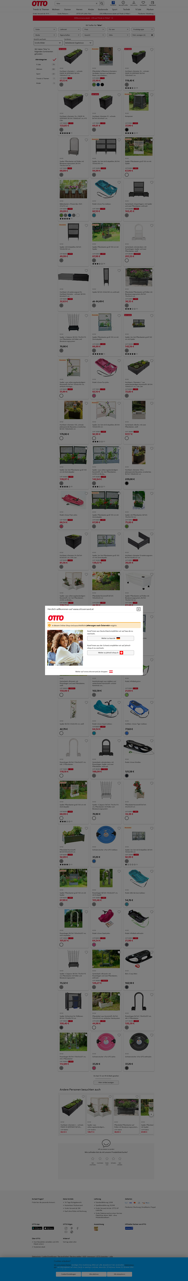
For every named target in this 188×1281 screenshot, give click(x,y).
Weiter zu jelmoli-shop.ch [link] (108, 653)
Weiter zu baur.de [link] (108, 638)
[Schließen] (138, 609)
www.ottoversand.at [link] (92, 672)
